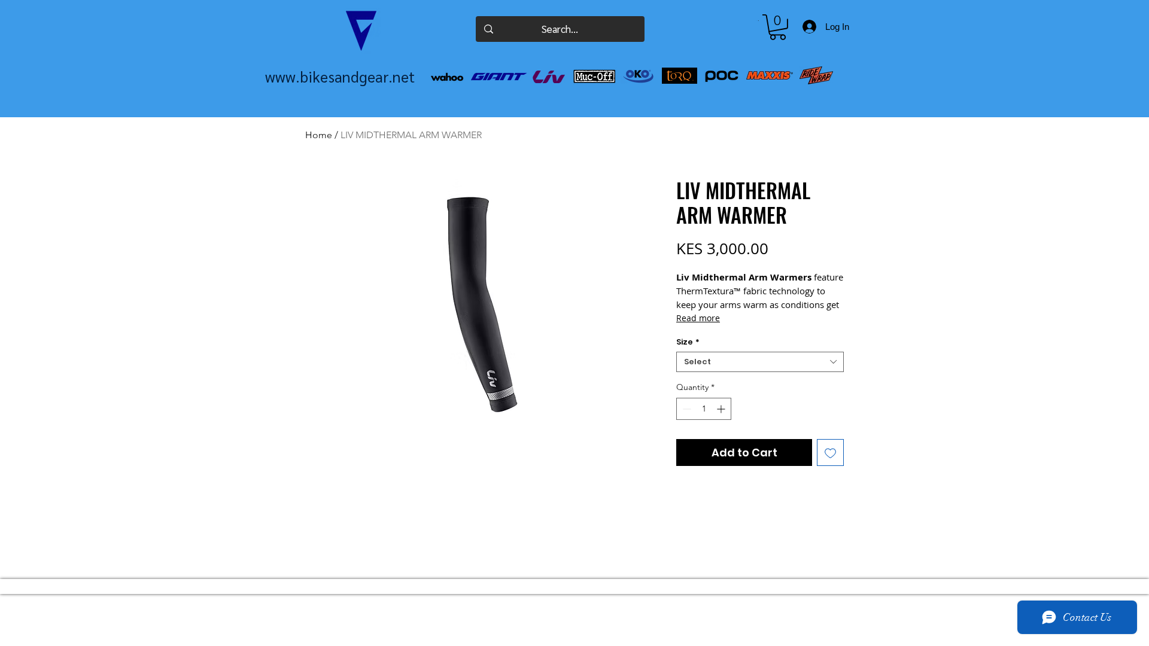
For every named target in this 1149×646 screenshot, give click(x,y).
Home (318, 135)
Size (688, 342)
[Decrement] (685, 408)
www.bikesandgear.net (340, 76)
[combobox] (760, 362)
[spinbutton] (704, 408)
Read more (698, 318)
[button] (777, 27)
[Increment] (722, 408)
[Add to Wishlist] (830, 452)
